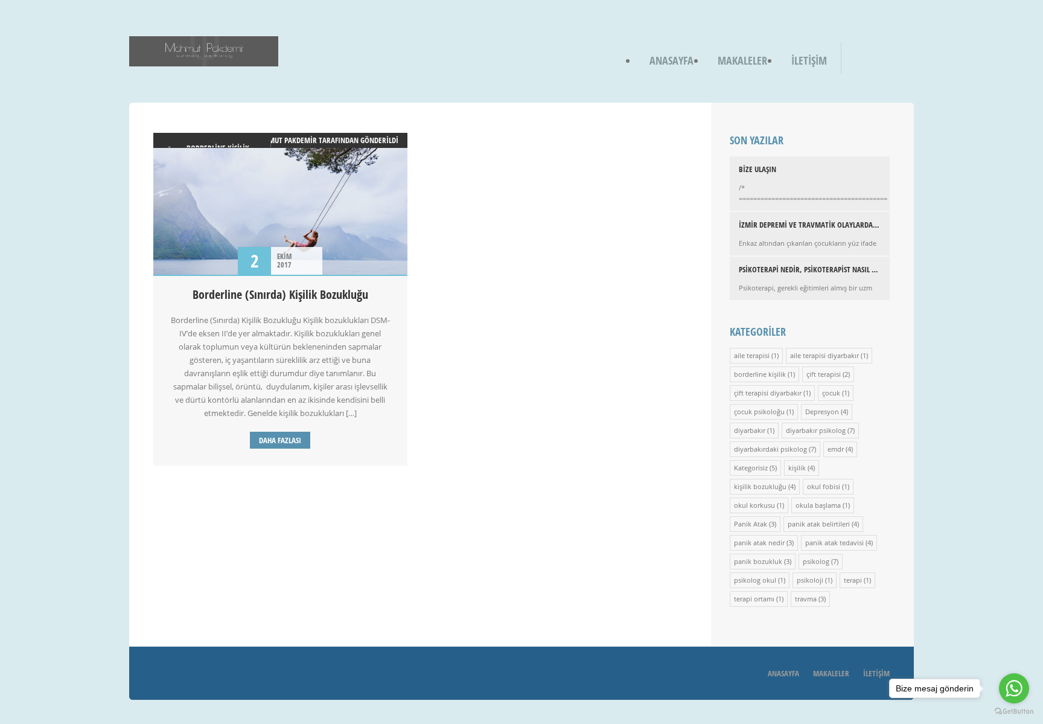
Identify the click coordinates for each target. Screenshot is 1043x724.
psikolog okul (755, 580)
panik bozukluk (758, 561)
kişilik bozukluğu (760, 486)
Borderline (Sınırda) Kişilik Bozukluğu (280, 294)
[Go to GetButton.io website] (1014, 712)
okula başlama (818, 505)
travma (806, 598)
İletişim (809, 60)
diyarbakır (749, 430)
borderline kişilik (760, 374)
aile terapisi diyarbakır (824, 355)
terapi (853, 580)
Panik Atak (750, 523)
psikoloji (810, 580)
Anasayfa (671, 60)
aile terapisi (752, 355)
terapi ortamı (754, 598)
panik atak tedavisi (834, 542)
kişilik (797, 467)
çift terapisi (823, 374)
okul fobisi (823, 486)
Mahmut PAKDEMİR (285, 140)
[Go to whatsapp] (1014, 688)
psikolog (816, 561)
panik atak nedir (759, 542)
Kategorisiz (751, 467)
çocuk (831, 392)
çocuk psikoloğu (759, 411)
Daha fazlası (280, 440)
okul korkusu (754, 505)
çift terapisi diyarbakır (768, 392)
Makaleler (742, 60)
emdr (836, 448)
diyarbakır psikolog (816, 430)
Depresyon (822, 411)
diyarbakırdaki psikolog (770, 448)
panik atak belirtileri (819, 523)
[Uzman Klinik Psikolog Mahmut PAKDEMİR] (203, 58)
